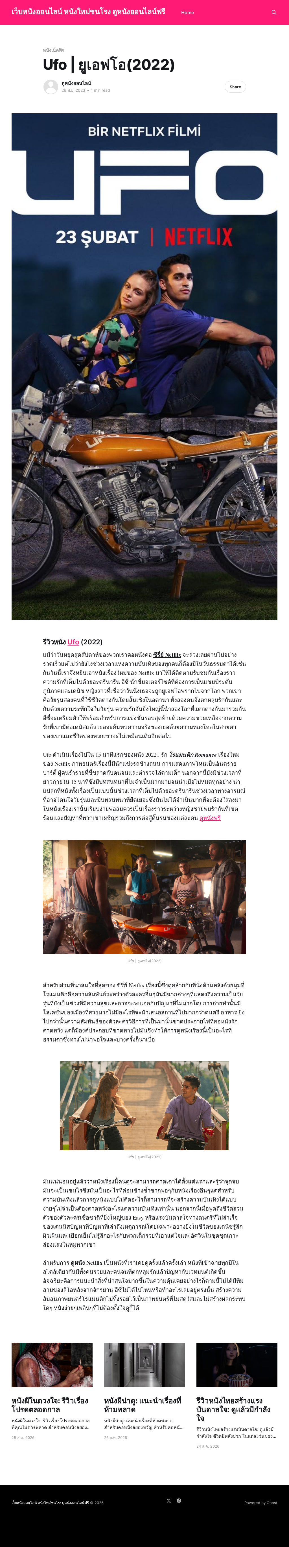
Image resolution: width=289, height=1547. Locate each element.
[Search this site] (274, 12)
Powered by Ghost (260, 1502)
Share (235, 86)
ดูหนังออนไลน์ (76, 83)
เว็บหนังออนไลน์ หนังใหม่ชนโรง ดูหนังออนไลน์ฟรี (88, 12)
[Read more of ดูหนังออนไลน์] (51, 87)
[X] (169, 1500)
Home (187, 12)
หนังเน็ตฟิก (53, 50)
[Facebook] (179, 1500)
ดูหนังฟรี (210, 818)
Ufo (73, 642)
